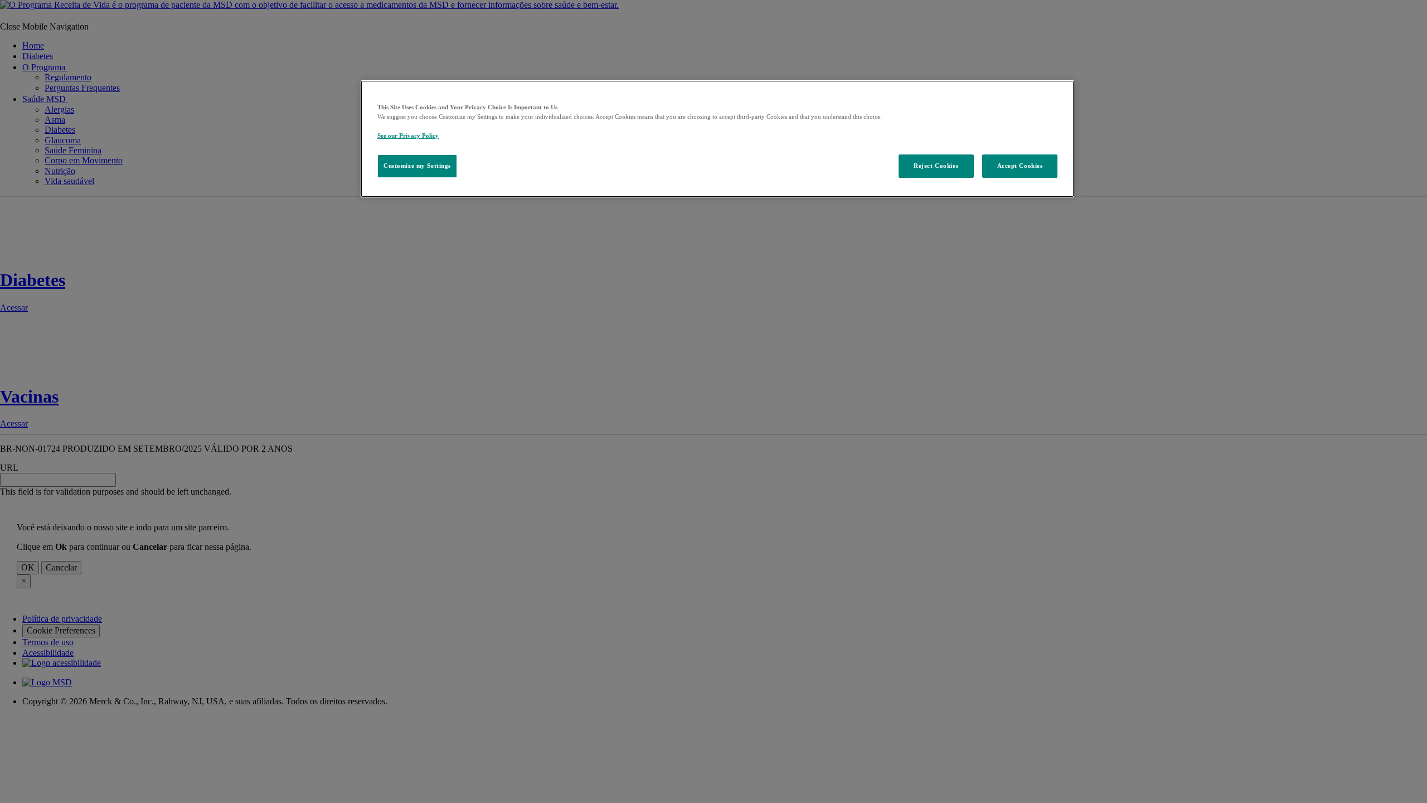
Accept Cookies (1020, 165)
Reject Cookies (936, 165)
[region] (717, 138)
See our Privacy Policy (408, 135)
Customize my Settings (417, 165)
